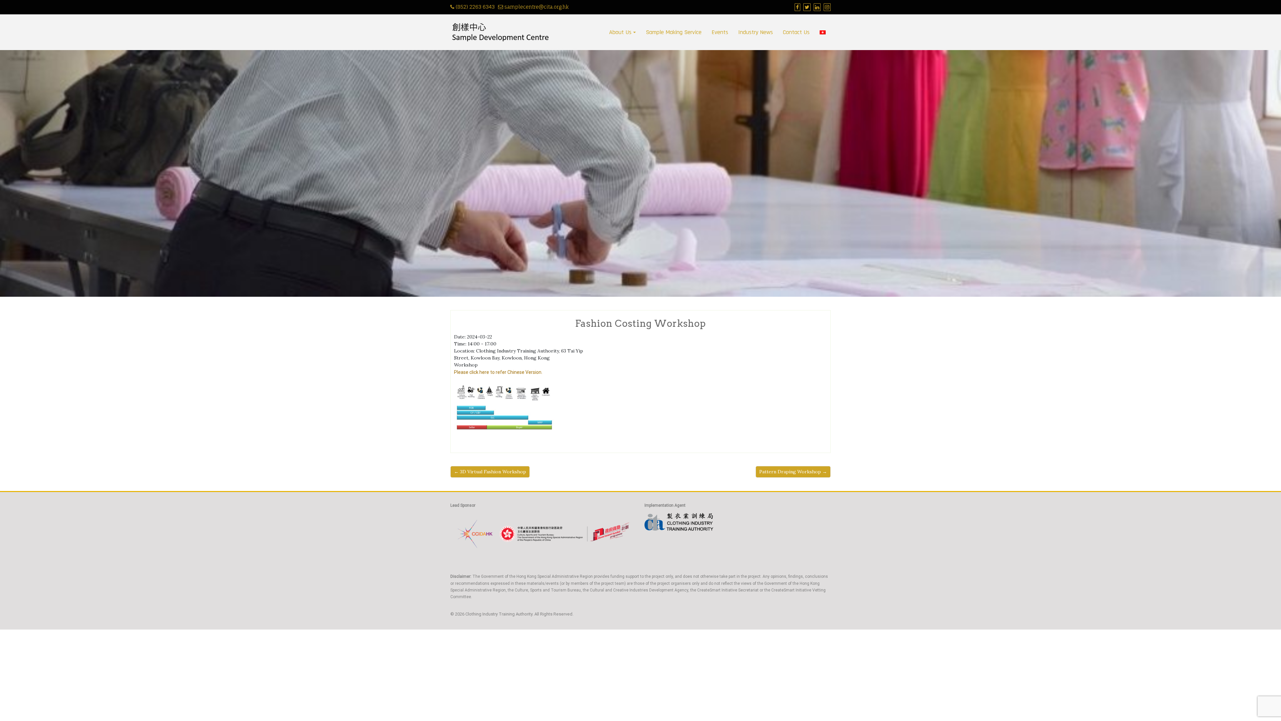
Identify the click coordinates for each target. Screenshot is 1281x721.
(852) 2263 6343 (475, 7)
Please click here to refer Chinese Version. (498, 372)
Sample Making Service (674, 32)
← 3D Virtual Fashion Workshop (490, 472)
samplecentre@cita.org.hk (536, 7)
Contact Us (796, 32)
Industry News (755, 32)
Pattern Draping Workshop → (793, 472)
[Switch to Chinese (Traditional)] (823, 32)
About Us (620, 32)
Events (720, 32)
